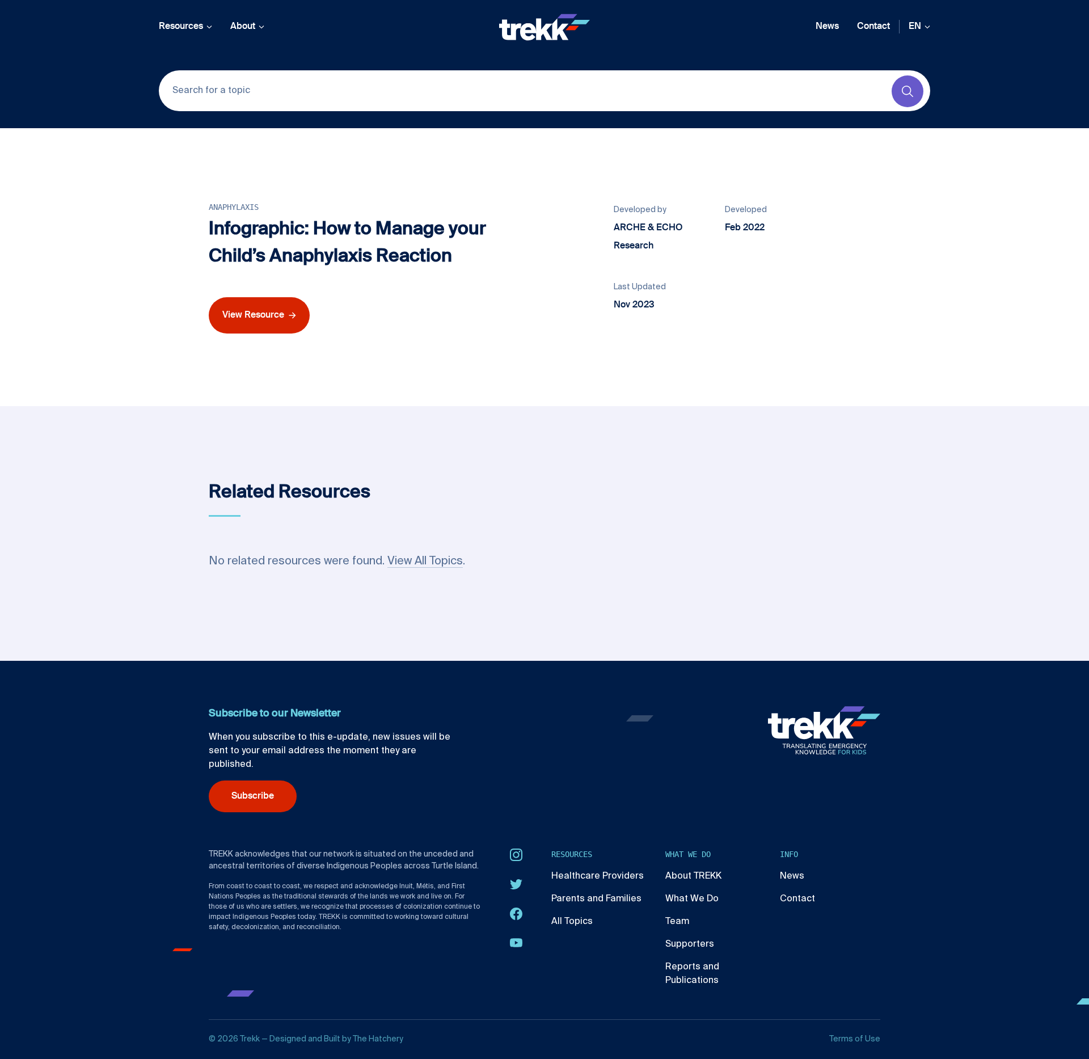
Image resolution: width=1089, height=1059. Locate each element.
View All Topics (425, 561)
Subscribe (252, 796)
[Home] (544, 27)
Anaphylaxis (234, 207)
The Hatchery (378, 1039)
